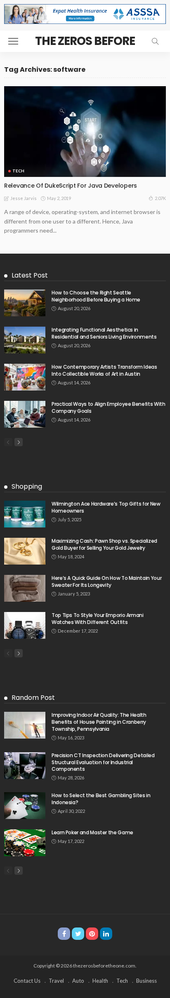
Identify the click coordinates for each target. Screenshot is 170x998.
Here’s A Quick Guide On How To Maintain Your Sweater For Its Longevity (106, 581)
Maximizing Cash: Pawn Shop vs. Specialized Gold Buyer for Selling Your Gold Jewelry (104, 544)
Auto (78, 980)
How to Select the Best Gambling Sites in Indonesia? (101, 799)
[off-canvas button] (13, 41)
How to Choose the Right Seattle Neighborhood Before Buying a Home (96, 296)
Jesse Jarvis (23, 198)
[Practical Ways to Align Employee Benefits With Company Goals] (24, 414)
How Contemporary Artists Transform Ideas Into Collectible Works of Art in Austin (104, 370)
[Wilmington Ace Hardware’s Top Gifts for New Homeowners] (24, 514)
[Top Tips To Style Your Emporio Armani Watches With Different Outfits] (24, 625)
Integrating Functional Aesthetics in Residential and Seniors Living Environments (104, 333)
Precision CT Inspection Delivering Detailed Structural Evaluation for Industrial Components (103, 762)
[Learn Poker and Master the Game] (24, 842)
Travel (56, 980)
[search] (155, 41)
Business (146, 980)
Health (100, 980)
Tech (18, 171)
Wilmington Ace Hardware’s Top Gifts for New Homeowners (106, 507)
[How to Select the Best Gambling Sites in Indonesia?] (24, 805)
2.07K (160, 198)
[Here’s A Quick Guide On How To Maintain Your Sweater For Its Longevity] (24, 588)
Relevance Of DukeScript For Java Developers (70, 185)
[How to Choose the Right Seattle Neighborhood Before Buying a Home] (24, 303)
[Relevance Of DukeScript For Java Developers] (85, 131)
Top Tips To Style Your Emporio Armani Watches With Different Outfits (98, 619)
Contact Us (27, 980)
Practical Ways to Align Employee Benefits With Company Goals (108, 407)
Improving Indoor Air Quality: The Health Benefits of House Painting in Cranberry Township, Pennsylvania (99, 721)
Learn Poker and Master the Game (92, 832)
